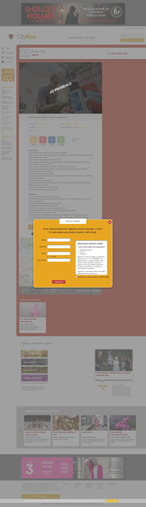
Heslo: (44, 253)
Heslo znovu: (41, 260)
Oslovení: (42, 247)
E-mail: (43, 240)
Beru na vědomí (112, 501)
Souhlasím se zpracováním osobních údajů (93, 277)
